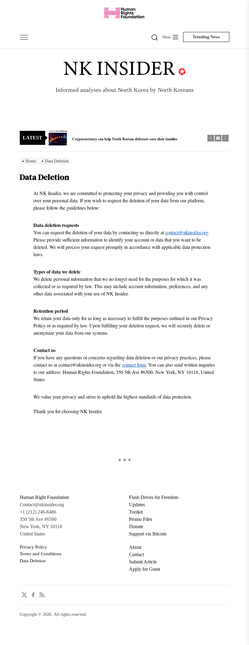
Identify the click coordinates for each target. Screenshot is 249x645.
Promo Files (140, 519)
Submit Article (143, 561)
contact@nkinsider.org (186, 232)
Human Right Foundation (44, 497)
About (135, 547)
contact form (134, 364)
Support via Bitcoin (147, 533)
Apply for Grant (144, 569)
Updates (137, 504)
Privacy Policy (33, 547)
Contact (136, 554)
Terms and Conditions (40, 553)
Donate (136, 526)
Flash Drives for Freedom (153, 497)
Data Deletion (33, 560)
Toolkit (136, 511)
